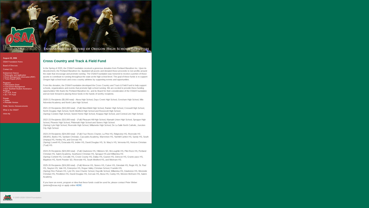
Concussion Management (15, 87)
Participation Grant (12, 85)
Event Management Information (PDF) (20, 77)
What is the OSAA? (11, 110)
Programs (7, 83)
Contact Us (7, 69)
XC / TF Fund (10, 95)
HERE (79, 185)
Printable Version (11, 102)
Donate (6, 98)
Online (7, 100)
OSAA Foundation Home (13, 62)
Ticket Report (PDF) (13, 79)
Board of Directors (10, 66)
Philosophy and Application (15, 75)
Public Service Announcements (15, 106)
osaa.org (6, 114)
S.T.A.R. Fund (10, 93)
